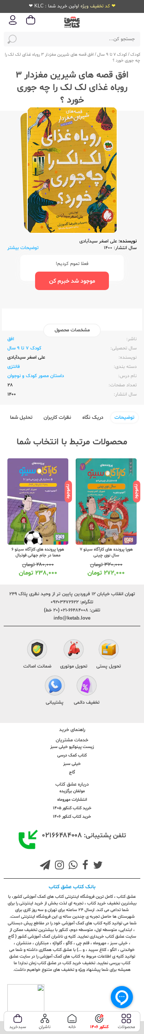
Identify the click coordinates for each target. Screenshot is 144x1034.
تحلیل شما (21, 417)
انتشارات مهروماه (72, 800)
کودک (135, 55)
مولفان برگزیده (72, 791)
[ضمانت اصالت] (37, 650)
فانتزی (13, 366)
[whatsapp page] (72, 866)
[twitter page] (96, 866)
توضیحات (124, 417)
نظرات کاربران (57, 417)
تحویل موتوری (74, 666)
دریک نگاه (92, 417)
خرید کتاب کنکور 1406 (72, 817)
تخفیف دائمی (87, 702)
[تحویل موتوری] (74, 650)
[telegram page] (45, 866)
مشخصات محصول (72, 330)
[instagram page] (58, 866)
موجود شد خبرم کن (72, 281)
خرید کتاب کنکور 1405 (72, 808)
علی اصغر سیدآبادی (98, 241)
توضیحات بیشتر (23, 248)
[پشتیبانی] (55, 686)
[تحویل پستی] (109, 650)
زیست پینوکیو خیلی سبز (72, 747)
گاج (72, 772)
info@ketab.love (72, 618)
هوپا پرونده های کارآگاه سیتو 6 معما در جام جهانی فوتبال (37, 552)
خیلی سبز (72, 764)
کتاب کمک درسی (72, 755)
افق (10, 339)
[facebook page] (83, 866)
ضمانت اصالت (37, 666)
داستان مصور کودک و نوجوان (35, 376)
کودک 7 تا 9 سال (112, 55)
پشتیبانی (55, 702)
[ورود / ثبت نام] (12, 24)
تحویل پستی (108, 666)
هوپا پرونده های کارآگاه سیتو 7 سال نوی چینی (106, 552)
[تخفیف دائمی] (86, 686)
